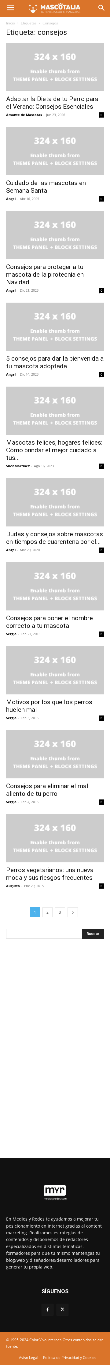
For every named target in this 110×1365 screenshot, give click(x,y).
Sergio (11, 634)
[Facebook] (47, 1310)
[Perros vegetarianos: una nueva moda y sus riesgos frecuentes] (55, 838)
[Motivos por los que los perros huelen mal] (55, 670)
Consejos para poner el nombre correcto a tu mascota (49, 621)
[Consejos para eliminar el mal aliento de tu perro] (55, 754)
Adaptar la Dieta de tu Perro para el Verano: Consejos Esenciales (52, 102)
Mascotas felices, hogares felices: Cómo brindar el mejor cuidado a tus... (54, 450)
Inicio (10, 23)
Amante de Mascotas (24, 114)
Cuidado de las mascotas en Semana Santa (46, 186)
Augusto (13, 885)
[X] (62, 1310)
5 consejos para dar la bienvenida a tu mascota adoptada (55, 362)
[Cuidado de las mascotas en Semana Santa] (55, 151)
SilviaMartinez (18, 466)
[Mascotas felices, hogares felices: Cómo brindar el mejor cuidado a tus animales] (55, 411)
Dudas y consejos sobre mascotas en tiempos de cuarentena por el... (54, 537)
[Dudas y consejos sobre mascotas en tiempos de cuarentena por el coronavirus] (55, 502)
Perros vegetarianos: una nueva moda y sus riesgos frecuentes (50, 873)
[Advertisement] (52, 1045)
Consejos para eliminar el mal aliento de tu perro (47, 789)
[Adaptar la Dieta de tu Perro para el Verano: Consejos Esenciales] (55, 67)
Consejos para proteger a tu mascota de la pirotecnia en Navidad (45, 274)
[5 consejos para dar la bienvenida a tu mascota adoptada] (55, 327)
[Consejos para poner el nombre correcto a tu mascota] (55, 586)
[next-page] (73, 912)
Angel (11, 198)
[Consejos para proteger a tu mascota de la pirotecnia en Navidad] (55, 235)
